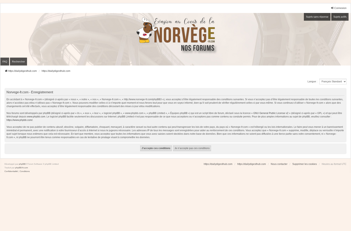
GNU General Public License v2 (270, 113)
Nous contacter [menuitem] (279, 164)
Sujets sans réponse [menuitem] (317, 16)
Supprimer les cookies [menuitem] (304, 164)
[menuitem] (11, 171)
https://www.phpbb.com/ (19, 120)
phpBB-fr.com (21, 168)
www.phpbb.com (36, 116)
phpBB (22, 164)
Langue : (312, 81)
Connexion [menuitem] (340, 8)
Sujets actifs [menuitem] (340, 16)
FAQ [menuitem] (4, 61)
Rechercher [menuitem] (18, 61)
